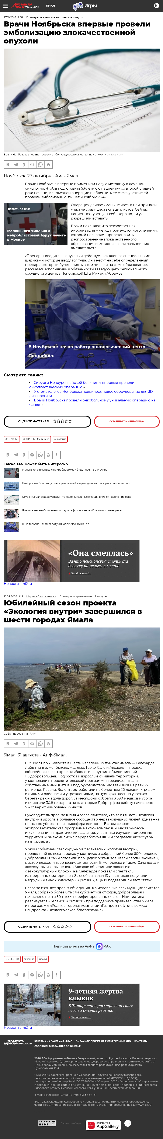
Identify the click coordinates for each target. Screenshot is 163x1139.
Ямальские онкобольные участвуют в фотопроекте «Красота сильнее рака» (72, 510)
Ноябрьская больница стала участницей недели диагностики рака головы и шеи (76, 483)
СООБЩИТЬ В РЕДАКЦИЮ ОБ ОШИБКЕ (57, 1046)
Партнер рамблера (71, 1123)
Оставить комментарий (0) (127, 421)
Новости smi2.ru (18, 584)
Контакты (140, 1041)
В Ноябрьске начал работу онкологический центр (86, 346)
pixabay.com (115, 154)
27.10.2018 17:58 (13, 17)
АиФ (34, 733)
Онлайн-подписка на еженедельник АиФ (103, 1041)
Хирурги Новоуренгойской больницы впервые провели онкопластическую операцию (81, 385)
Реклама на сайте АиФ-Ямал (53, 1041)
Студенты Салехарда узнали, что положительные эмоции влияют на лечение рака (76, 496)
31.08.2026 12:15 (13, 596)
